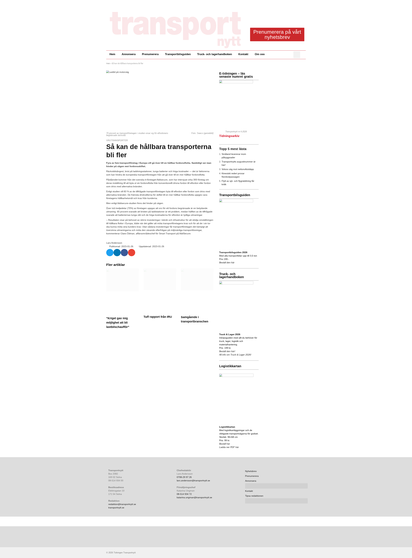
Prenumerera (150, 54)
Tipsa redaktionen (254, 496)
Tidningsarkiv (229, 136)
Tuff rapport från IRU (158, 316)
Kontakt (243, 54)
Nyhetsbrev (251, 471)
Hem (112, 54)
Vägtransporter (117, 140)
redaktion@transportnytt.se (122, 504)
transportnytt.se (116, 507)
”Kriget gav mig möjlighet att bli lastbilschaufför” (117, 323)
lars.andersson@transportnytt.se (193, 480)
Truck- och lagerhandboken (214, 54)
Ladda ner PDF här (229, 447)
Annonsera (129, 54)
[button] (296, 54)
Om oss (260, 54)
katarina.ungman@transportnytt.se (194, 497)
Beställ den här (226, 262)
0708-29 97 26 (184, 477)
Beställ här (224, 443)
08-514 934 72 (184, 494)
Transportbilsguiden (178, 54)
